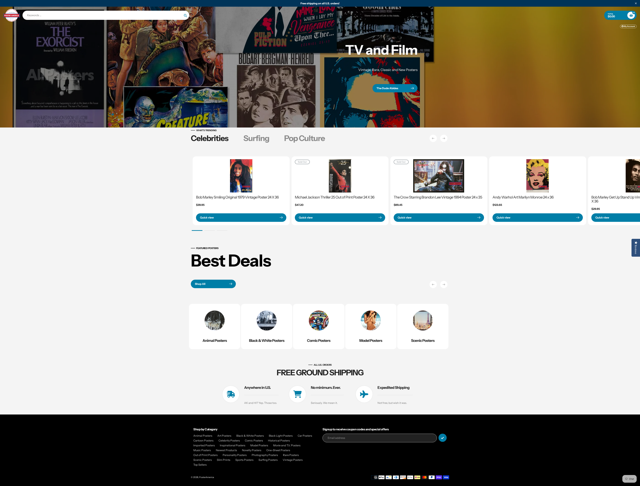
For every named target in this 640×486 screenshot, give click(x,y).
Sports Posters (244, 460)
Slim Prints (223, 460)
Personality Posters (235, 455)
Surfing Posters (268, 460)
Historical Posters (279, 440)
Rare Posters (291, 455)
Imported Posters (204, 445)
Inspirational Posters (232, 445)
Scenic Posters (202, 460)
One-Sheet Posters (278, 450)
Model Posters (259, 445)
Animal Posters (202, 435)
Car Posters (305, 435)
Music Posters (202, 450)
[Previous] (433, 138)
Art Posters (224, 435)
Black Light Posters (281, 435)
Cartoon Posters (203, 440)
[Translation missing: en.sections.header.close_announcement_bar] (636, 3)
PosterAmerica (206, 477)
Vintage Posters (293, 460)
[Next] (444, 138)
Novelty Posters (251, 450)
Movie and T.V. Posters (286, 445)
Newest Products (226, 450)
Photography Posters (265, 455)
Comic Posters (254, 440)
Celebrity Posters (229, 440)
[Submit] (442, 438)
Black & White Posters (250, 435)
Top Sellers (200, 464)
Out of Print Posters (205, 455)
